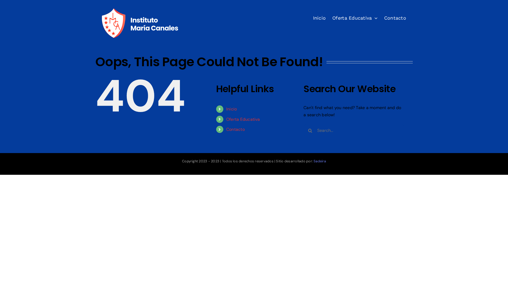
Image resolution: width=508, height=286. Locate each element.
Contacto (235, 129)
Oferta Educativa (243, 119)
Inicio (231, 109)
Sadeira (320, 161)
